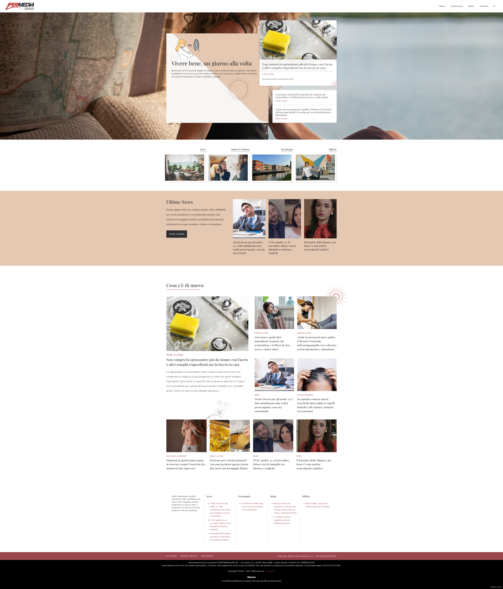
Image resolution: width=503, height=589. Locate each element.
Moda (471, 6)
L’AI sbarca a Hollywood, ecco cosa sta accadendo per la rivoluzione (252, 506)
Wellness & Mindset (176, 456)
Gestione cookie (496, 587)
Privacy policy (189, 556)
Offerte (484, 6)
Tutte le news (176, 234)
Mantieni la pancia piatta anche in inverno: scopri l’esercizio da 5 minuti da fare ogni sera (186, 464)
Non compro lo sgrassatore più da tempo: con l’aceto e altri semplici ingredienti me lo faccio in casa (297, 66)
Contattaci (270, 571)
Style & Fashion (305, 395)
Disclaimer (207, 556)
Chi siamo (171, 556)
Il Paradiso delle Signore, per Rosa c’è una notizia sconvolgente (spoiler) (320, 246)
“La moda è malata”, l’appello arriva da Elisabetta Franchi (282, 520)
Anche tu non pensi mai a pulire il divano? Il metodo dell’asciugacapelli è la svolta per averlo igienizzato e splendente (303, 112)
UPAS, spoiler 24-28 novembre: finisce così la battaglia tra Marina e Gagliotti (271, 464)
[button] (494, 6)
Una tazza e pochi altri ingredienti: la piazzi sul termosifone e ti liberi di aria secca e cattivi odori (301, 96)
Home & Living (268, 74)
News (442, 6)
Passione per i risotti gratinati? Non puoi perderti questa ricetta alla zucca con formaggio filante (229, 464)
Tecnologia (456, 6)
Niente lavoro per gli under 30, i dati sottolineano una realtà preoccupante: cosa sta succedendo (220, 509)
